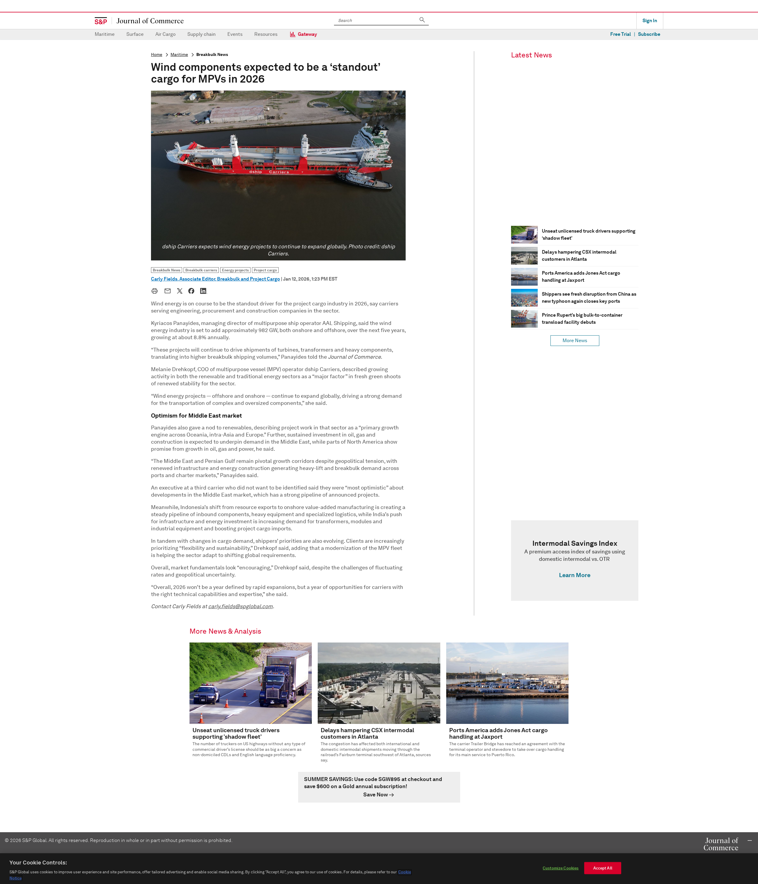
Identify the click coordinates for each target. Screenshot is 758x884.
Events (235, 34)
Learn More (574, 575)
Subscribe (649, 34)
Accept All (602, 868)
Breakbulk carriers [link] (201, 270)
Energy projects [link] (235, 270)
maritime (179, 54)
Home (156, 54)
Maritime (105, 34)
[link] (574, 560)
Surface (135, 34)
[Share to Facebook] (191, 291)
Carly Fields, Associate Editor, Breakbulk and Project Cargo (215, 279)
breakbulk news (212, 54)
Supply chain (201, 34)
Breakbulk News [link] (166, 270)
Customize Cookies (561, 868)
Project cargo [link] (265, 270)
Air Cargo (165, 34)
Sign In (650, 20)
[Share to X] (179, 291)
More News (575, 340)
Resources (265, 34)
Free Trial (620, 34)
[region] (379, 868)
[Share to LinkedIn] (203, 291)
